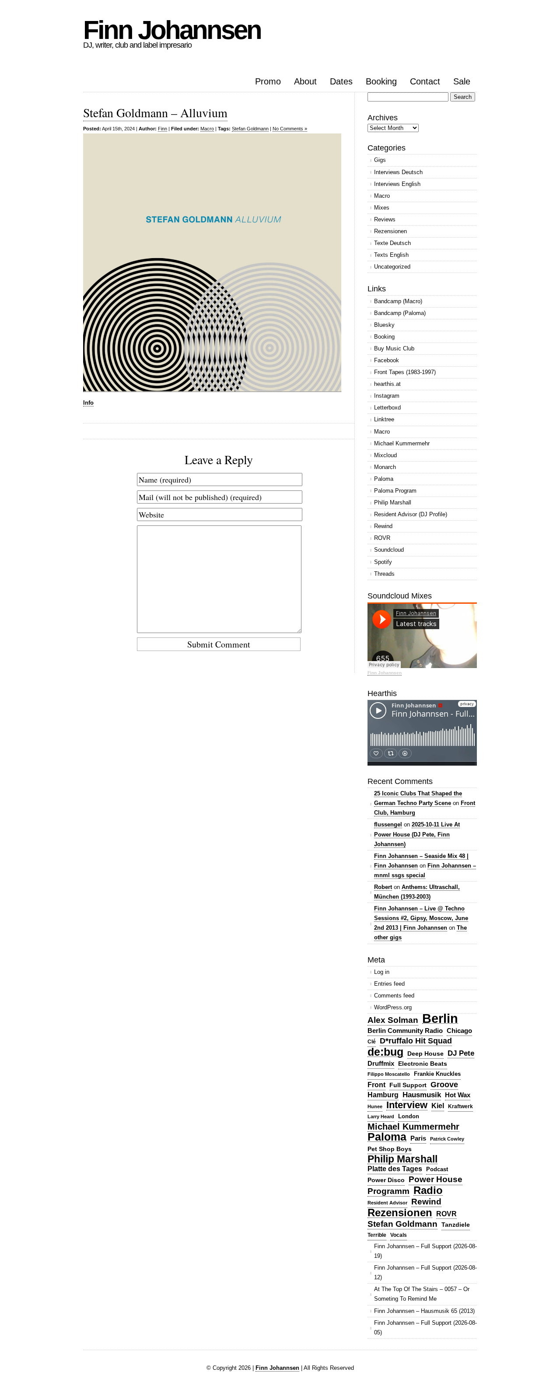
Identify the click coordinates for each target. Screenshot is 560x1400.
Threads (384, 573)
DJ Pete (461, 1053)
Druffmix (381, 1063)
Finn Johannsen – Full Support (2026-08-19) (425, 1251)
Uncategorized (392, 266)
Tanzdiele (455, 1225)
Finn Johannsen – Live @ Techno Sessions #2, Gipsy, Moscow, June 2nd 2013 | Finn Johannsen (421, 918)
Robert (383, 887)
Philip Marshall (392, 502)
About (305, 81)
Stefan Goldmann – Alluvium (155, 112)
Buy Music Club (394, 348)
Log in (381, 972)
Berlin (440, 1019)
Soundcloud (389, 549)
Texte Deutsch (392, 243)
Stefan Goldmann (250, 128)
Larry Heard (381, 1116)
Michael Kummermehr (402, 443)
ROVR (382, 538)
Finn (162, 128)
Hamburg (383, 1095)
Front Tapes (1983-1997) (405, 372)
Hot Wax (457, 1095)
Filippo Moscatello (389, 1074)
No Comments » (290, 128)
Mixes (381, 207)
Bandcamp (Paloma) (400, 313)
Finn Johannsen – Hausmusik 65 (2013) (424, 1311)
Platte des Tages (395, 1168)
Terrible (377, 1235)
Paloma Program (395, 490)
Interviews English (397, 184)
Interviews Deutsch (398, 172)
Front (376, 1084)
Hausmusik (421, 1095)
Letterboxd (387, 407)
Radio (428, 1191)
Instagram (386, 395)
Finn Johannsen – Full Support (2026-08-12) (425, 1272)
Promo (268, 81)
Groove (444, 1084)
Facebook (386, 360)
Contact (425, 81)
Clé (372, 1042)
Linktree (384, 419)
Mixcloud (385, 455)
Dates (341, 81)
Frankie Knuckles (437, 1074)
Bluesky (384, 325)
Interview (406, 1105)
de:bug (385, 1052)
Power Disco (386, 1179)
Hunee (375, 1106)
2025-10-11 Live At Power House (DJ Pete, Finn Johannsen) (417, 834)
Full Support (408, 1085)
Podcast (437, 1169)
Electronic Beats (422, 1063)
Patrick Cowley (447, 1138)
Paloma (383, 479)
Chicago (459, 1030)
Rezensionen (390, 231)
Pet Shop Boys (390, 1148)
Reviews (385, 219)
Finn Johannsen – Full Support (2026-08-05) (425, 1328)
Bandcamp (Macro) (398, 301)
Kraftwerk (460, 1106)
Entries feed (389, 983)
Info (88, 402)
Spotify (383, 562)
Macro (207, 128)
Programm (389, 1191)
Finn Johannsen (172, 30)
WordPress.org (393, 1007)
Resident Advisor (387, 1202)
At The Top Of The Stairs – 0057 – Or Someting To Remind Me (421, 1294)
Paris (418, 1138)
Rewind (383, 526)
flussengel (388, 824)
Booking (381, 81)
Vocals (398, 1235)
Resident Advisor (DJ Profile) (410, 514)
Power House (435, 1179)
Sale (461, 81)
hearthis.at (387, 384)
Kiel (437, 1106)
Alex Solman (393, 1020)
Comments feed (394, 995)
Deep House (425, 1053)
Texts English (391, 255)
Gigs (380, 160)
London (408, 1116)
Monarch (385, 467)
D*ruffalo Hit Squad (416, 1040)
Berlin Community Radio (405, 1030)
